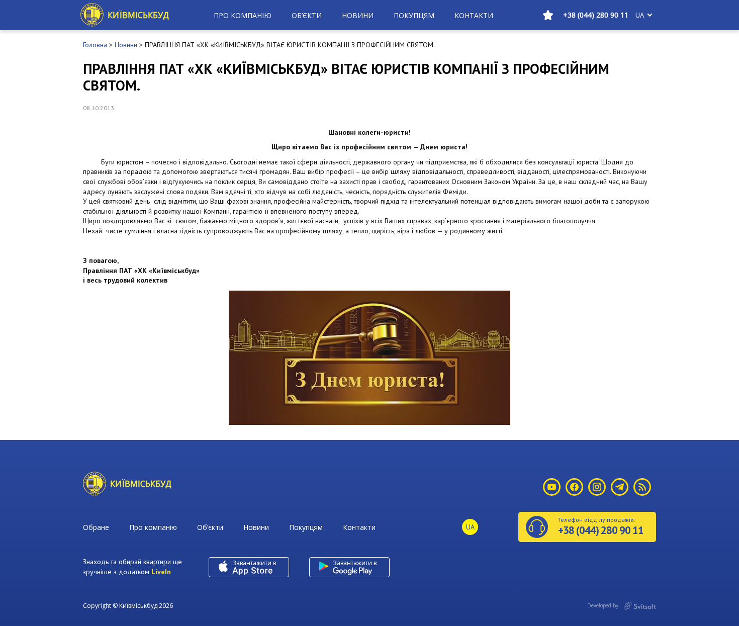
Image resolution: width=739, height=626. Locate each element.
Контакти (473, 15)
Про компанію (242, 15)
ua (639, 15)
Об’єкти (307, 15)
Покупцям (414, 15)
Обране (96, 527)
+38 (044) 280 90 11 (595, 15)
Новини (358, 15)
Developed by (603, 605)
